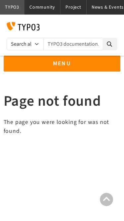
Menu (62, 63)
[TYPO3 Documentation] (23, 26)
